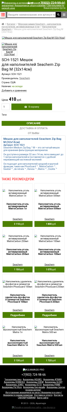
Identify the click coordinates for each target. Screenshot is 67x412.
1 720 (50, 360)
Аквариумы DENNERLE (14, 382)
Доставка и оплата (43, 395)
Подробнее (17, 315)
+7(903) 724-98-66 (51, 3)
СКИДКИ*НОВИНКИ (27, 397)
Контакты (58, 395)
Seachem (24, 78)
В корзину (34, 106)
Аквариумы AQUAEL (32, 379)
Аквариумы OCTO (33, 384)
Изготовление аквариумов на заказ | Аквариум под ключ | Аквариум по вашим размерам (32, 393)
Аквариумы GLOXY (53, 382)
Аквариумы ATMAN (52, 379)
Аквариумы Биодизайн (34, 387)
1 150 (18, 269)
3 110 (18, 224)
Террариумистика (13, 379)
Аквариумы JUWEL (15, 384)
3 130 (18, 360)
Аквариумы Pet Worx (12, 387)
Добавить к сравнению (14, 90)
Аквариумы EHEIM (35, 382)
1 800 (50, 224)
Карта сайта (42, 397)
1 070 (50, 269)
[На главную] (34, 8)
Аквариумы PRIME (51, 384)
